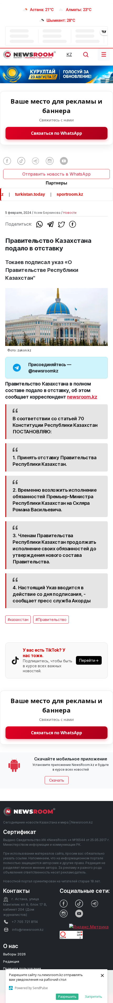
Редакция (11, 961)
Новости (69, 213)
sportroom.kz (65, 194)
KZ (69, 54)
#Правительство (50, 619)
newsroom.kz (82, 397)
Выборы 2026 (14, 954)
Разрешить (67, 996)
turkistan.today (26, 194)
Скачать (56, 780)
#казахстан (18, 619)
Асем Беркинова (47, 213)
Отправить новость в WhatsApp (56, 174)
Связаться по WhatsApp (56, 133)
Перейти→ (89, 660)
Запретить (93, 996)
